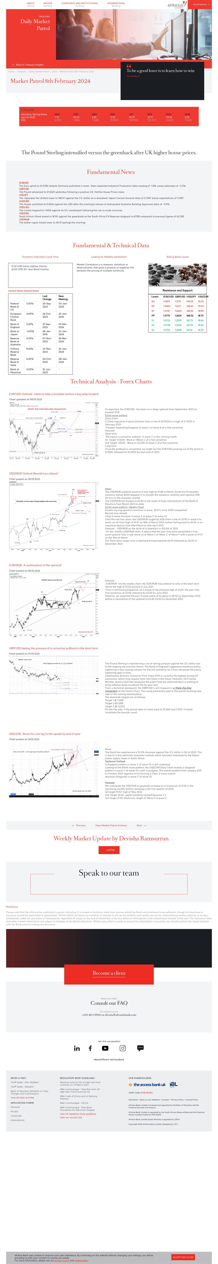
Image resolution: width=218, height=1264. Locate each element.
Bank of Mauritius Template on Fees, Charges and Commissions (30, 1092)
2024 (54, 71)
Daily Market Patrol (39, 71)
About (31, 4)
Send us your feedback (150, 1100)
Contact (165, 1100)
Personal (15, 1107)
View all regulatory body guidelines (78, 1114)
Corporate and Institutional (79, 4)
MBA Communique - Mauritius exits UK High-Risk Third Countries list (80, 1090)
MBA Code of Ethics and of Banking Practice (78, 1097)
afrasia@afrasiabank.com (120, 1015)
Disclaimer (133, 1100)
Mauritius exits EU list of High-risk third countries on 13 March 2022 (80, 1083)
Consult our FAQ (109, 1003)
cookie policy (81, 1260)
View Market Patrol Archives (111, 825)
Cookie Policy (192, 1100)
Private (47, 4)
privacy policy (61, 1260)
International (116, 4)
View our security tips (71, 1117)
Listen (111, 850)
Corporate (16, 1116)
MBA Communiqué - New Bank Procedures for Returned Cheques (77, 1108)
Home (11, 71)
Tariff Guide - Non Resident (25, 1082)
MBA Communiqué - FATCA (74, 1103)
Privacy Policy (177, 1100)
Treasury (21, 71)
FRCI (176, 1124)
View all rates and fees (22, 1097)
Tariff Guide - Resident (22, 1086)
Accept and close (183, 1257)
